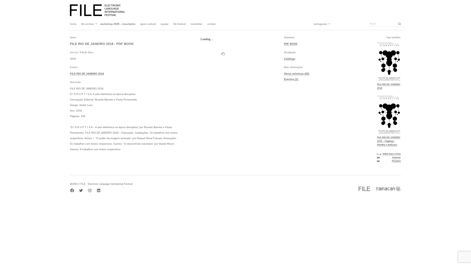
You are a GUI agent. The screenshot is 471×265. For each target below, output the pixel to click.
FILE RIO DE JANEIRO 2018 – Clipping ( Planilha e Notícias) (388, 141)
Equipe (165, 23)
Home (73, 23)
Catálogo (289, 58)
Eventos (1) (291, 79)
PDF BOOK (291, 43)
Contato (211, 23)
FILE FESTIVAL (179, 23)
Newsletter (196, 23)
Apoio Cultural (148, 23)
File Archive (87, 23)
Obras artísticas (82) (296, 73)
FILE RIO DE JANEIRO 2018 (87, 73)
